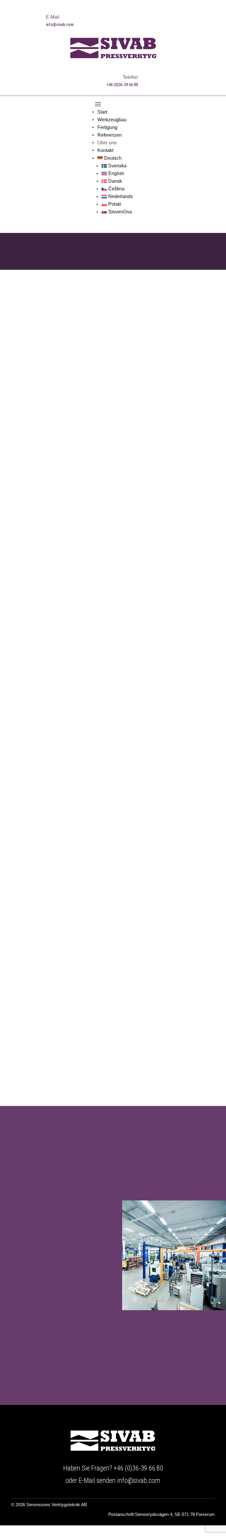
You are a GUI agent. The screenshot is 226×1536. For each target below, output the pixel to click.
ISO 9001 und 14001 (151, 695)
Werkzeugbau (112, 119)
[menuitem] (115, 158)
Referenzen (109, 135)
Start (102, 112)
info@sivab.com (138, 1481)
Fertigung (107, 127)
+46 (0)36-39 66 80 (138, 1468)
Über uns (107, 142)
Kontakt (105, 150)
